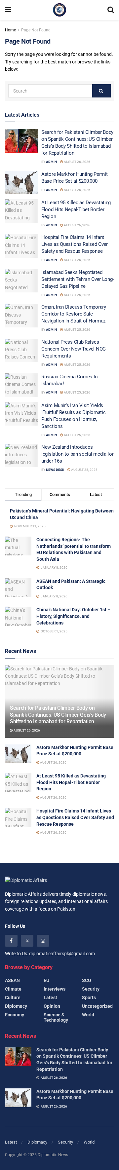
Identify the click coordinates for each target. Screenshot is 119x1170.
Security (90, 989)
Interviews (54, 989)
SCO (86, 980)
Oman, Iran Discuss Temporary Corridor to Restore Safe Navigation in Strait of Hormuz (73, 314)
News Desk (55, 470)
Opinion (52, 1006)
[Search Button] (101, 90)
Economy (14, 1014)
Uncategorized (97, 1006)
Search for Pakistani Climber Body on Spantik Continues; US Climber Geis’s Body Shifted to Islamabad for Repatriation (58, 715)
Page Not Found (36, 30)
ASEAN (12, 980)
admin (51, 162)
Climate (13, 989)
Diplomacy (16, 1006)
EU (46, 980)
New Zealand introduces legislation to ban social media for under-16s (77, 454)
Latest (50, 997)
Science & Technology (56, 1017)
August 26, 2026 (76, 162)
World (88, 1014)
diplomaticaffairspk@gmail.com (62, 953)
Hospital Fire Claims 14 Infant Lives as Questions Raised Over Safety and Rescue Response (74, 244)
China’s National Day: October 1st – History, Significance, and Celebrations (73, 616)
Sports (89, 997)
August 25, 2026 (76, 295)
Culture (12, 997)
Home (10, 30)
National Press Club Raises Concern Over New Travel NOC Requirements (73, 349)
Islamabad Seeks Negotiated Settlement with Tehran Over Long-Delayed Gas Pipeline (77, 279)
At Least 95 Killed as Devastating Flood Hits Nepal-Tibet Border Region (76, 209)
